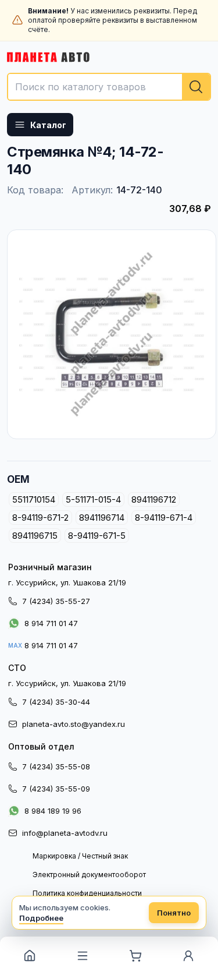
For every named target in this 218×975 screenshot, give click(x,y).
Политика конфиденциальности (87, 893)
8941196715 (35, 535)
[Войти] (189, 956)
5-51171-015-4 (93, 499)
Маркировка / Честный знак (80, 856)
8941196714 (101, 517)
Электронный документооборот (89, 874)
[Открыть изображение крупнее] (111, 334)
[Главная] (29, 956)
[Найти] (196, 87)
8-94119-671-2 (40, 517)
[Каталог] (82, 956)
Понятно (174, 912)
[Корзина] (136, 956)
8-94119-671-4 (163, 517)
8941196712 (153, 499)
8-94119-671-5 (97, 535)
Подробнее (41, 918)
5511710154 (33, 499)
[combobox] (109, 87)
